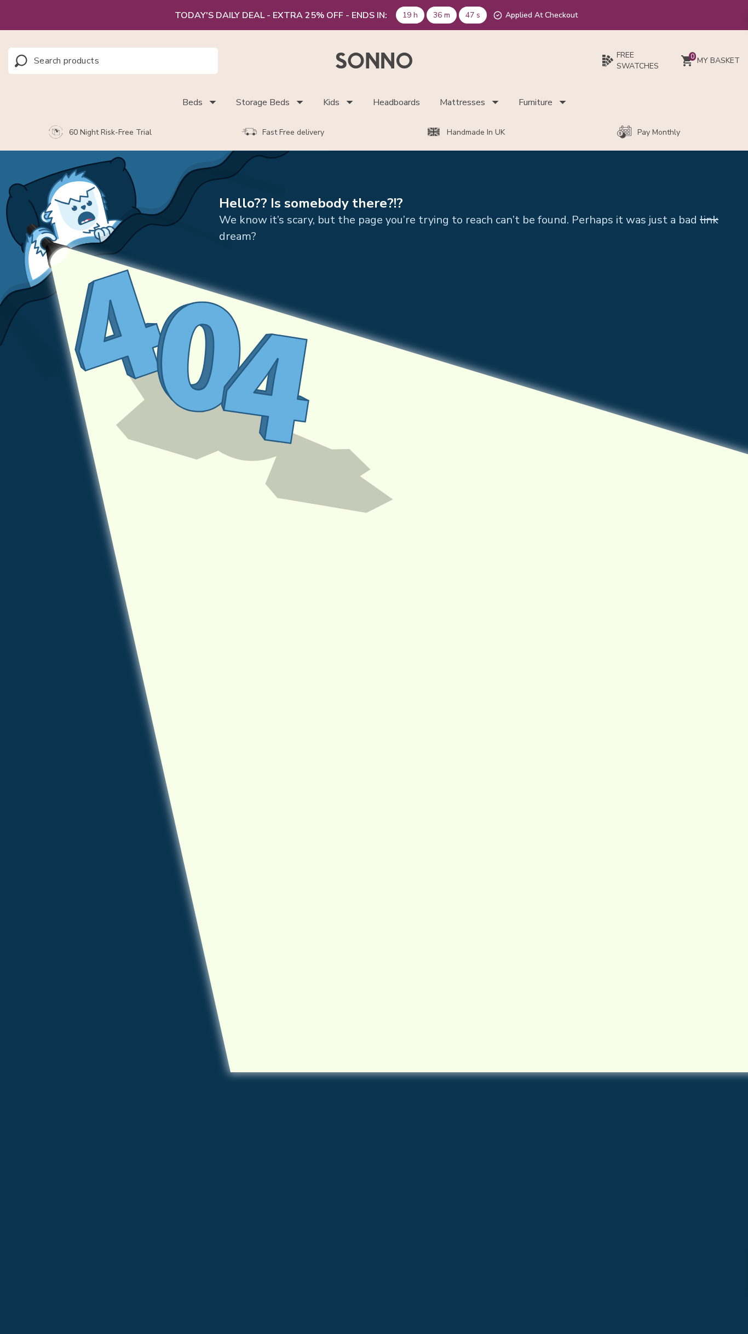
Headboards (396, 102)
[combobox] (82, 60)
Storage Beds (263, 102)
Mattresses (462, 102)
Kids (331, 102)
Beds (192, 102)
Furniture (536, 102)
